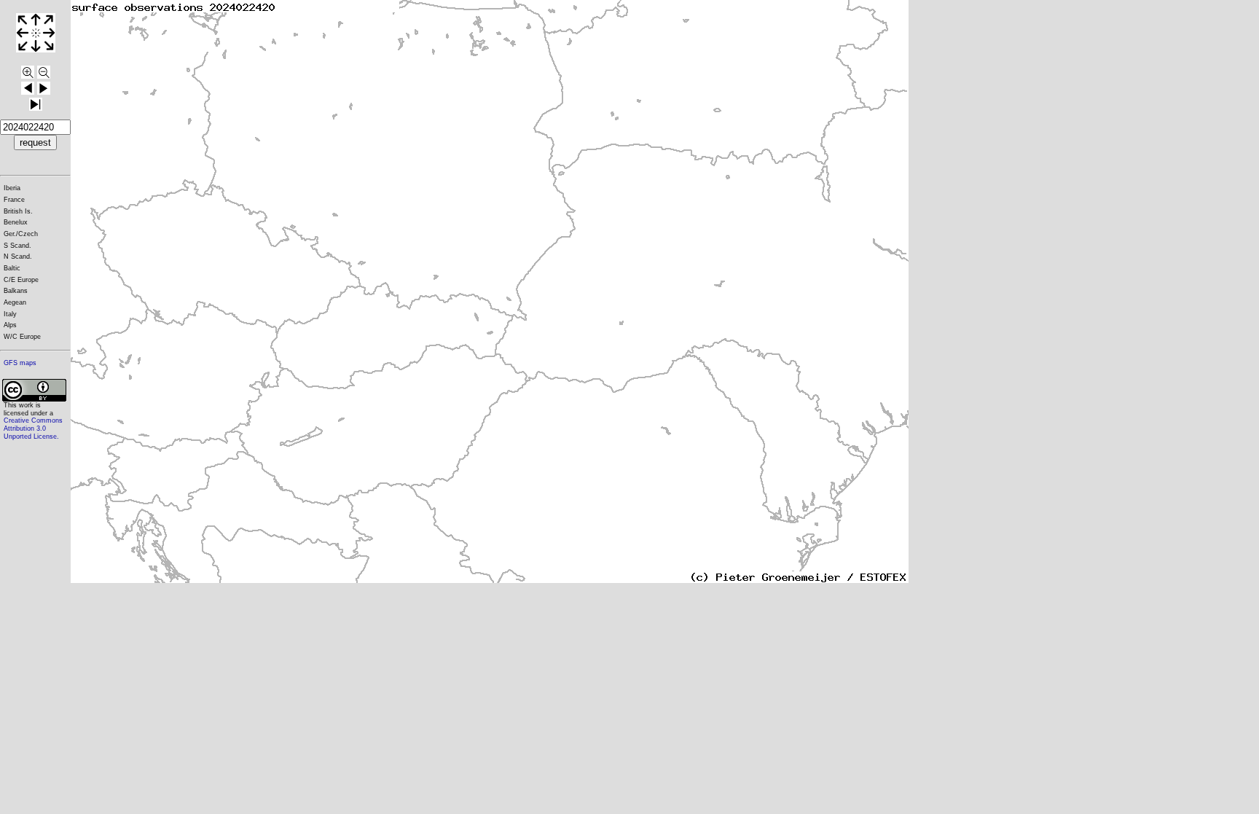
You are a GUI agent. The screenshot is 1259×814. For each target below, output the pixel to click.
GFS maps (20, 363)
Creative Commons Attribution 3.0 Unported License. (33, 428)
